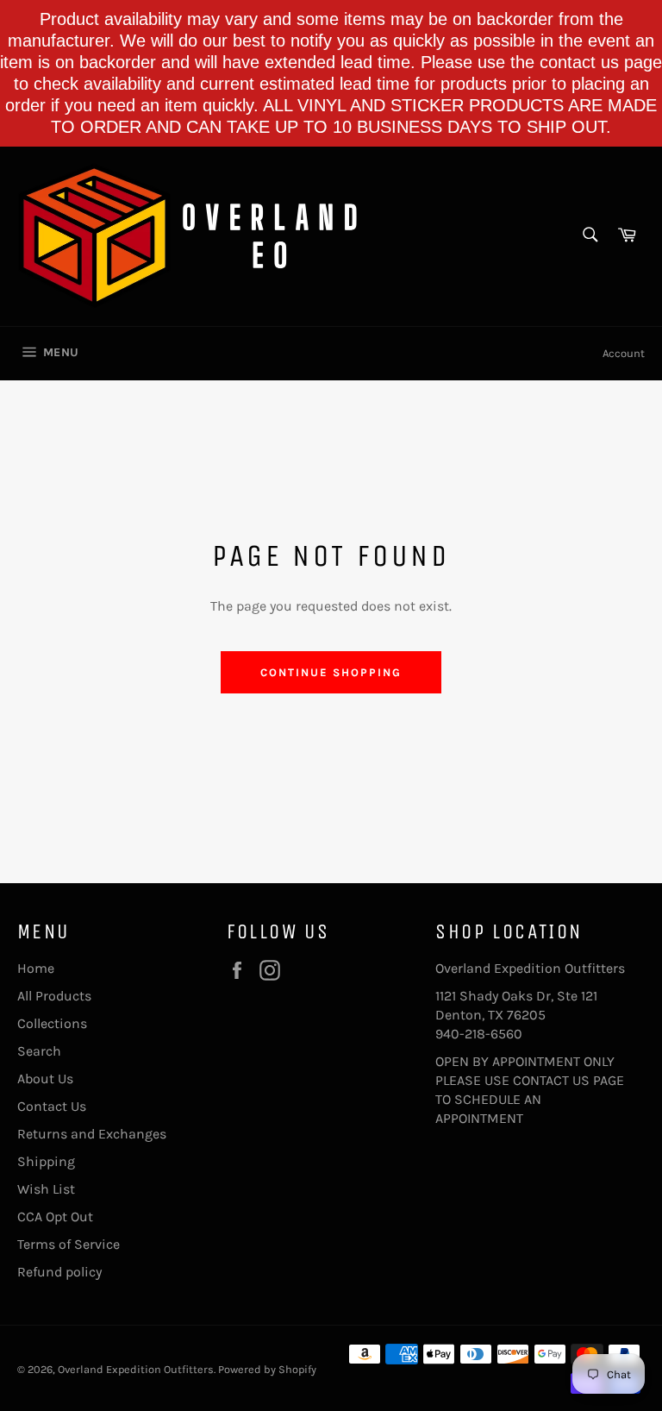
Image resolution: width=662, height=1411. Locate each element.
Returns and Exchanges (91, 1134)
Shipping (46, 1161)
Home (35, 968)
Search (39, 1051)
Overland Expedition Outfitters (136, 1369)
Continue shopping (330, 672)
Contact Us (51, 1106)
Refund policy (59, 1272)
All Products (54, 996)
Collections (52, 1023)
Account (624, 353)
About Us (45, 1078)
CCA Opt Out (55, 1216)
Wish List (46, 1189)
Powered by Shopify (267, 1369)
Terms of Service (68, 1244)
